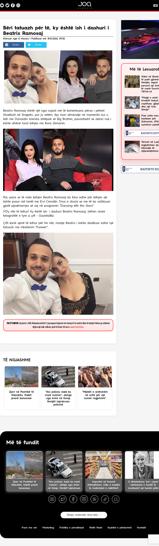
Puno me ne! (29, 528)
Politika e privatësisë (71, 528)
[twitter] (62, 499)
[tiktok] (105, 499)
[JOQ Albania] (87, 6)
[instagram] (84, 499)
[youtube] (52, 499)
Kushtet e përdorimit (120, 528)
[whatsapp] (94, 499)
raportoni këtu (77, 327)
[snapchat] (115, 499)
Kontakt (141, 528)
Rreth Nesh (95, 528)
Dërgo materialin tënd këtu (82, 515)
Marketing (48, 528)
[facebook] (73, 499)
